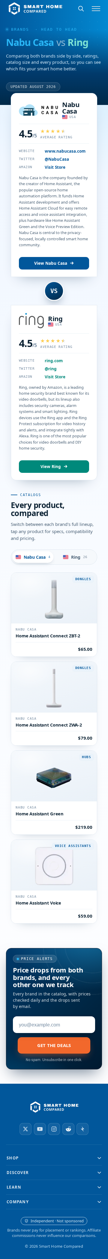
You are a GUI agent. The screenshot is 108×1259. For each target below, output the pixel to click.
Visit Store (55, 167)
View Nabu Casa (50, 263)
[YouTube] (40, 1129)
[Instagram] (54, 1129)
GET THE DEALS (54, 1045)
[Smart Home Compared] (54, 1107)
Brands (20, 29)
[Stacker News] (82, 1129)
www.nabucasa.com (65, 151)
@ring (51, 368)
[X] (26, 1129)
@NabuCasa (57, 159)
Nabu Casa (70, 107)
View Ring (50, 466)
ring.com (54, 360)
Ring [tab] (79, 557)
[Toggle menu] (96, 9)
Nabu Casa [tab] (37, 557)
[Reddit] (68, 1129)
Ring (55, 318)
